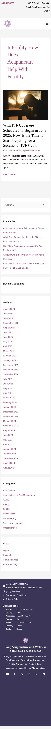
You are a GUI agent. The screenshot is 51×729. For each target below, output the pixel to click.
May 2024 (7, 388)
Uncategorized (10, 528)
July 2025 (7, 332)
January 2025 (9, 360)
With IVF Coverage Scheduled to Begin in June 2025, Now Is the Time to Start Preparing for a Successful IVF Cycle (24, 135)
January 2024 (9, 407)
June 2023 (8, 435)
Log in (6, 550)
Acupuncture (9, 150)
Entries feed (8, 555)
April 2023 (7, 444)
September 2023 (10, 426)
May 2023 (7, 440)
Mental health (9, 514)
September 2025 (10, 323)
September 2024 (10, 374)
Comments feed (10, 560)
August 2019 (9, 463)
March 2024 (8, 398)
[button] (47, 23)
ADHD (6, 500)
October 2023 (9, 421)
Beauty (6, 504)
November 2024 (10, 370)
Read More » (9, 174)
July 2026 (7, 314)
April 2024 (7, 393)
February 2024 (10, 402)
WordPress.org (10, 564)
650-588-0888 (7, 3)
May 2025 (7, 342)
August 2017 (9, 468)
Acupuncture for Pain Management (19, 495)
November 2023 (10, 416)
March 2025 (8, 351)
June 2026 (8, 318)
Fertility (19, 150)
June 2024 (8, 384)
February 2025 (10, 356)
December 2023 (10, 412)
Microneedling (9, 518)
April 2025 (7, 346)
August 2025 (9, 328)
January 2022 (9, 454)
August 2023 (9, 430)
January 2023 (9, 449)
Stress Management (12, 523)
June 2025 (8, 337)
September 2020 (10, 458)
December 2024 (10, 365)
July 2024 (7, 379)
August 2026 (9, 309)
